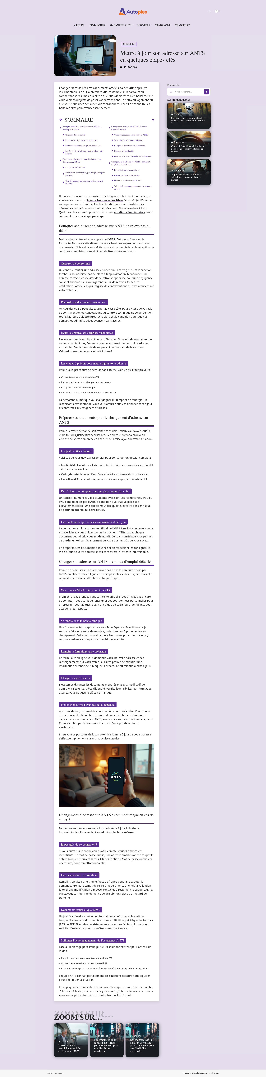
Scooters (178, 114)
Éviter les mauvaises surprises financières (83, 145)
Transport (179, 142)
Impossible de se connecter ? (126, 169)
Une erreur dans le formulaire (127, 175)
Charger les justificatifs (124, 150)
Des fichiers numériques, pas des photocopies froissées (85, 174)
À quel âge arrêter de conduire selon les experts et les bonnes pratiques (186, 177)
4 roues (65, 1041)
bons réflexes (67, 108)
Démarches (129, 44)
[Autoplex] (133, 11)
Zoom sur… (78, 1016)
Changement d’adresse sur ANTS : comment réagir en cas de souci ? (130, 163)
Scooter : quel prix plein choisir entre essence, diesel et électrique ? (188, 120)
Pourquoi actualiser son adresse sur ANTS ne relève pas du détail (82, 128)
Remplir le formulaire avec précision (129, 145)
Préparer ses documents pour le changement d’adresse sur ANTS (82, 160)
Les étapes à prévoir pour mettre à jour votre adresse (84, 152)
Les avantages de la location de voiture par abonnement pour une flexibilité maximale (106, 1045)
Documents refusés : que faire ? (127, 180)
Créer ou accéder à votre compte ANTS (131, 134)
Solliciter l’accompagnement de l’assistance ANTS (133, 187)
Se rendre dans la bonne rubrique (128, 140)
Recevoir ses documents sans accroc (81, 140)
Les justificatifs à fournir (75, 167)
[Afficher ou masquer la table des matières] (123, 120)
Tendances (102, 1036)
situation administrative (129, 212)
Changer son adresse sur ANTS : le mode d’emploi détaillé (129, 128)
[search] (209, 11)
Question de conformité (75, 134)
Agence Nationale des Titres (105, 200)
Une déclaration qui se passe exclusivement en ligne (84, 182)
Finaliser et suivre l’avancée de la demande (132, 156)
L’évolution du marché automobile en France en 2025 (69, 1048)
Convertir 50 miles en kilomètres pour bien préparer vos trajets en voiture (187, 148)
